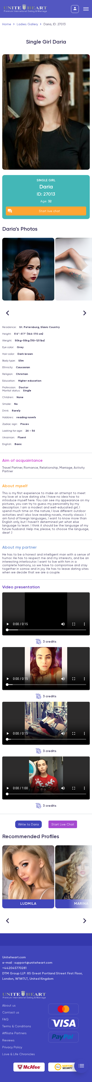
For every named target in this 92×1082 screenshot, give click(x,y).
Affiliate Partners (14, 1033)
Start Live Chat (62, 824)
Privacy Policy (12, 1047)
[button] (85, 313)
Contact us (10, 1012)
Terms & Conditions (16, 1026)
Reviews (8, 1040)
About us (9, 1005)
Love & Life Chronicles (18, 1054)
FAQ (5, 1019)
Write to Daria (28, 824)
